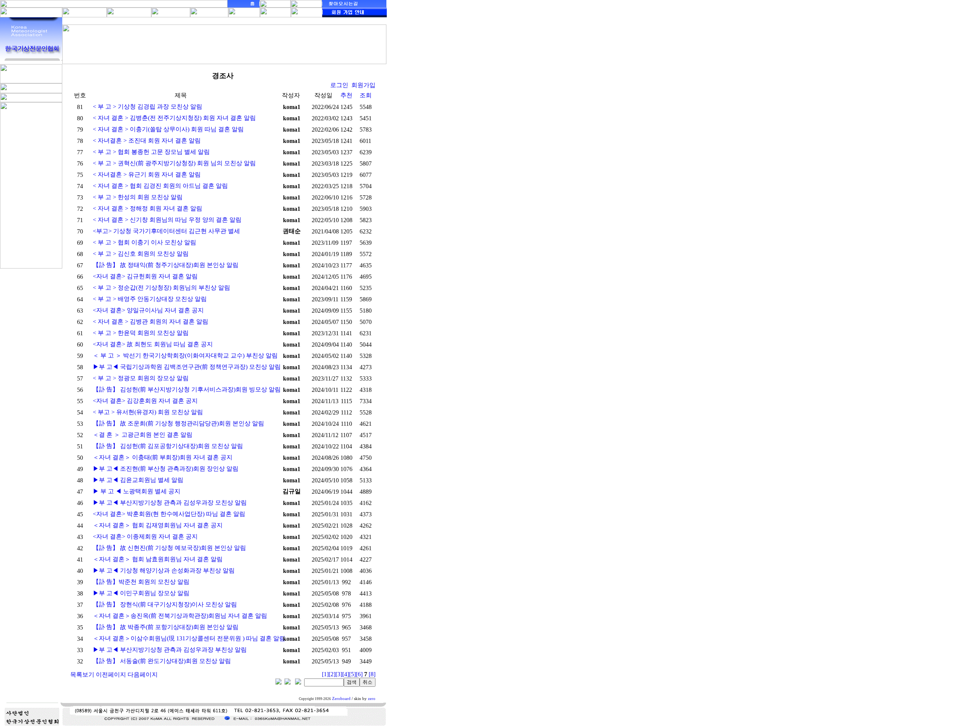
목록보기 (82, 674)
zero (371, 699)
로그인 (339, 85)
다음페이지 (143, 674)
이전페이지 (111, 674)
